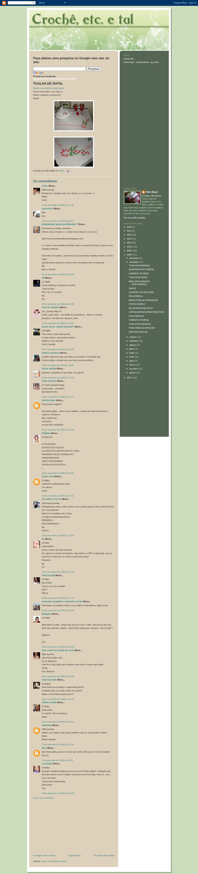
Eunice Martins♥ (51, 352)
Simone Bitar (48, 400)
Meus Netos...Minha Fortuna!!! (58, 326)
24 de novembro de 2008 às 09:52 (58, 323)
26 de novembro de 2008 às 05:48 (58, 647)
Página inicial (74, 855)
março (132, 365)
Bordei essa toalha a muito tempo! (49, 88)
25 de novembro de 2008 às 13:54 (58, 535)
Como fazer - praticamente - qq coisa (141, 62)
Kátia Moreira (49, 381)
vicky (45, 186)
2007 (129, 377)
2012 (129, 239)
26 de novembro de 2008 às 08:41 (58, 722)
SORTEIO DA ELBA (138, 332)
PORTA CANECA (137, 304)
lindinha (46, 433)
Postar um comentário (43, 798)
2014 (129, 231)
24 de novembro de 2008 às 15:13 (58, 377)
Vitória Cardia (49, 702)
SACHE (132, 288)
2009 (129, 250)
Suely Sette (48, 476)
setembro (134, 341)
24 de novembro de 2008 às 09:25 (58, 304)
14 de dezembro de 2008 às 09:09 (58, 793)
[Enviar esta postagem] (66, 170)
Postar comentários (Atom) (54, 861)
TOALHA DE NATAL (48, 83)
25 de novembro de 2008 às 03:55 (58, 473)
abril (131, 361)
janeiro (132, 372)
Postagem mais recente (44, 855)
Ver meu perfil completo (134, 218)
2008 (129, 255)
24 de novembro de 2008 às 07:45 (58, 205)
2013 (129, 235)
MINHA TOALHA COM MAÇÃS (143, 300)
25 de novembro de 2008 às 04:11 (58, 496)
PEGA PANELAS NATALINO (142, 328)
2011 (129, 242)
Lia (43, 539)
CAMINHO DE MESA (139, 273)
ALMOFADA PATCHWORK (141, 269)
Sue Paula (47, 763)
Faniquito (46, 614)
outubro (133, 337)
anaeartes (47, 208)
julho (131, 349)
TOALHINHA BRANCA (139, 265)
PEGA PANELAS (136, 316)
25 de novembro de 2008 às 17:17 (58, 598)
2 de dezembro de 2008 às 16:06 (57, 760)
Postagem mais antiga (104, 855)
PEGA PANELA (136, 296)
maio (131, 357)
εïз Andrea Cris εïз (51, 499)
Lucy (44, 748)
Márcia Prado (49, 679)
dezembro (134, 258)
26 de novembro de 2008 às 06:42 (58, 699)
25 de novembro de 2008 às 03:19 (58, 430)
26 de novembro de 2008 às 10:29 (58, 744)
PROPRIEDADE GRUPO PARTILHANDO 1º (60, 224)
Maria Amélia (49, 368)
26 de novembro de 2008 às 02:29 (58, 610)
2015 (129, 227)
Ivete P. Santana (50, 307)
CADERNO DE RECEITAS (141, 292)
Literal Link (129, 59)
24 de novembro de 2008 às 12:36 (58, 349)
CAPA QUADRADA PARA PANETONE (146, 312)
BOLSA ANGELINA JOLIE (141, 308)
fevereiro (133, 369)
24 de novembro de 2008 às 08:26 (58, 274)
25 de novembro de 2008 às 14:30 (58, 572)
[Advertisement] (62, 827)
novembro (134, 262)
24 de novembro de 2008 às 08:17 (58, 221)
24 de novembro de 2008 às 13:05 (58, 365)
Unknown (47, 725)
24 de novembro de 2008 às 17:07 (58, 397)
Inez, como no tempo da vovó (58, 650)
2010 (129, 247)
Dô (43, 278)
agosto (132, 345)
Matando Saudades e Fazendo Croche (62, 601)
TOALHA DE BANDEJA (140, 324)
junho (132, 353)
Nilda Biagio (152, 192)
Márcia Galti (48, 575)
